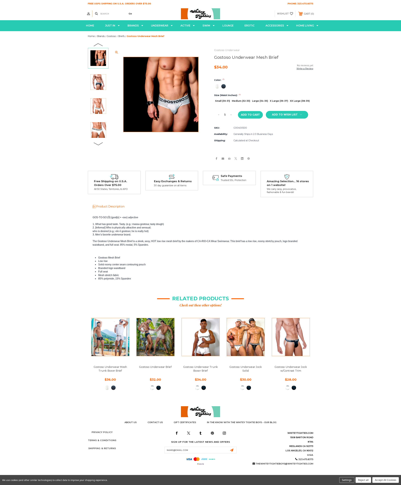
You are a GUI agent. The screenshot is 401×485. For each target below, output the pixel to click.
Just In (110, 25)
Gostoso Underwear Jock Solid (245, 368)
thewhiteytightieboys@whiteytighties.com (284, 463)
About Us (131, 422)
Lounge (228, 25)
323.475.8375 (305, 3)
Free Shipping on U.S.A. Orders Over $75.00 (110, 183)
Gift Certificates (185, 422)
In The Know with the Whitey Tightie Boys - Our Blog (241, 422)
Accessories (275, 25)
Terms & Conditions (102, 440)
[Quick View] (103, 354)
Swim (206, 25)
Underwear (159, 25)
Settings (347, 480)
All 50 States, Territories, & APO (111, 189)
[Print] (229, 158)
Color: (219, 80)
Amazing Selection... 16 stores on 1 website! (288, 183)
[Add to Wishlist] (110, 354)
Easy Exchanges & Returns (173, 181)
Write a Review (305, 68)
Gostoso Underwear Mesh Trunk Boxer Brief (110, 368)
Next (98, 143)
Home (90, 25)
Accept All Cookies (385, 480)
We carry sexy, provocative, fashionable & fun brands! (281, 191)
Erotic (250, 25)
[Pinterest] (248, 158)
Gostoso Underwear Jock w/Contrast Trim (291, 368)
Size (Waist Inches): (227, 95)
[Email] (223, 158)
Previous (98, 44)
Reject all (363, 480)
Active (185, 25)
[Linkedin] (242, 158)
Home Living (305, 25)
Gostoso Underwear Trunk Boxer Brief (200, 368)
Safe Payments (231, 175)
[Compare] (117, 354)
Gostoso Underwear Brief (155, 366)
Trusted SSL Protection (233, 180)
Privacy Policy (102, 432)
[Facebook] (216, 158)
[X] (235, 158)
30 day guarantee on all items (170, 185)
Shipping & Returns (102, 448)
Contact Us (155, 422)
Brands (133, 25)
